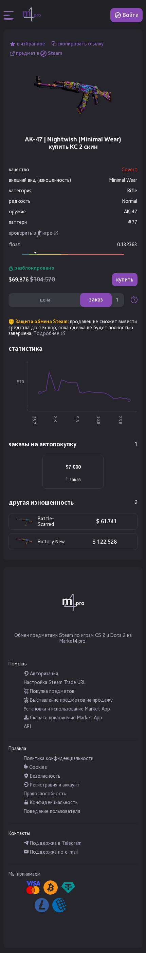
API (27, 727)
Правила (17, 749)
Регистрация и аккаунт (54, 785)
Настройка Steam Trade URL (55, 682)
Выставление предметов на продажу (71, 700)
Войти (130, 15)
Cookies (37, 767)
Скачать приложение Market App (65, 718)
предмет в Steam (39, 53)
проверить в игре (30, 233)
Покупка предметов (51, 691)
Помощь (17, 664)
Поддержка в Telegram (55, 843)
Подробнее (46, 333)
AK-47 (130, 212)
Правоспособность (45, 794)
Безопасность (44, 776)
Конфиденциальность (53, 802)
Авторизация (43, 674)
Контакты (19, 833)
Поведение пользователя (52, 811)
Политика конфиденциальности (58, 758)
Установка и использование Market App (67, 709)
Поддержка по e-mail (53, 852)
